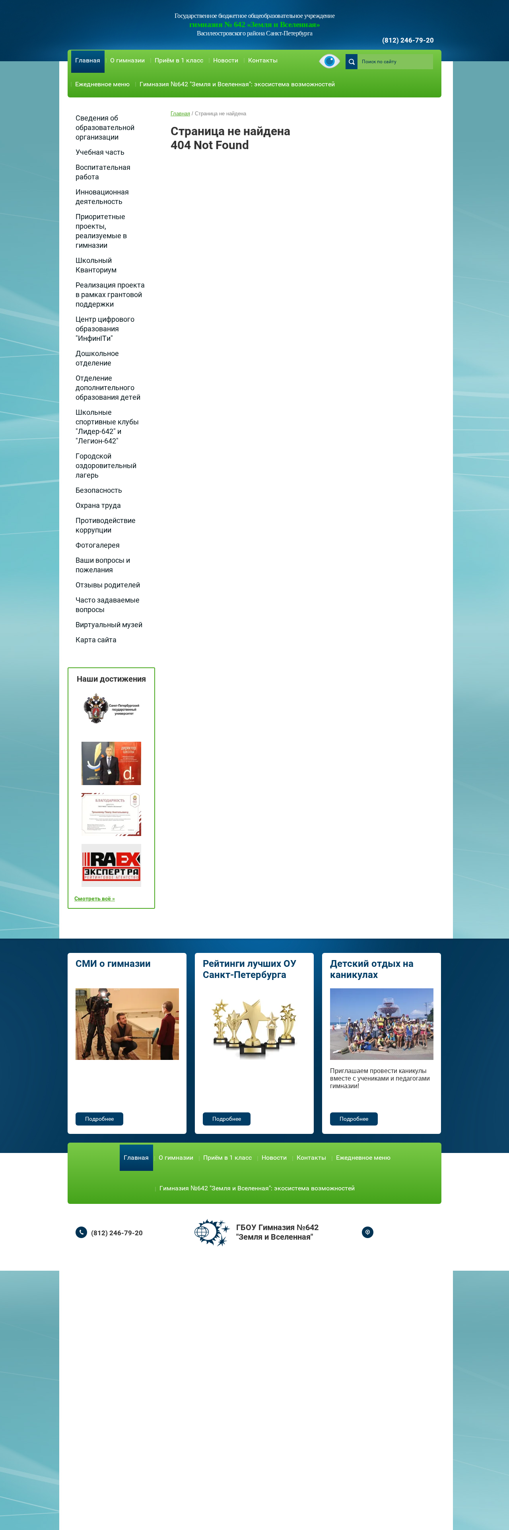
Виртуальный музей (109, 624)
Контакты (263, 60)
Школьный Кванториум (96, 265)
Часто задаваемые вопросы (108, 605)
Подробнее (99, 1119)
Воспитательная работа (103, 172)
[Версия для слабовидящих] (329, 61)
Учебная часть (100, 152)
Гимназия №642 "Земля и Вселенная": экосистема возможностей (237, 84)
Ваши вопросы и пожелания (103, 565)
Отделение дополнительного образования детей (108, 387)
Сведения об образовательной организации (105, 127)
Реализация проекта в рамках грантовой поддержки (110, 294)
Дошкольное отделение (97, 358)
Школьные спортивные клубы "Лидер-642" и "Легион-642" (107, 426)
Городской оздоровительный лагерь (106, 465)
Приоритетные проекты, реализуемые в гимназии (101, 230)
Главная (87, 60)
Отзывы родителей (108, 585)
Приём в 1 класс (179, 60)
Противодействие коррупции (106, 525)
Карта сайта (96, 640)
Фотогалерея (98, 545)
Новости (225, 60)
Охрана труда (98, 505)
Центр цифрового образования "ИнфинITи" (105, 328)
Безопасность (99, 490)
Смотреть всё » (94, 898)
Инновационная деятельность (102, 197)
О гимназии (127, 60)
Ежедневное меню (102, 84)
